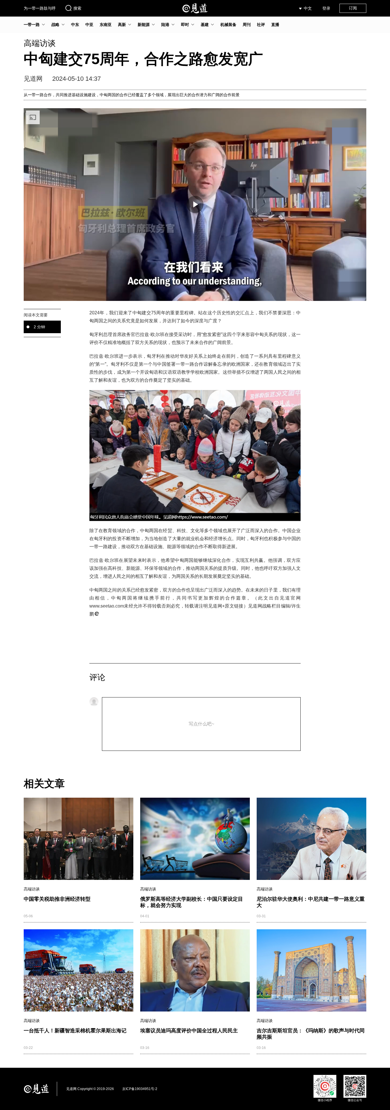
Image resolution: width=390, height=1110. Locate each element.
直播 (275, 25)
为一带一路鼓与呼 (40, 8)
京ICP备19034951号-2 (139, 1089)
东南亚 (106, 25)
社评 (261, 25)
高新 (122, 25)
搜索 (77, 8)
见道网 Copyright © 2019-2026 (90, 1089)
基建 (205, 25)
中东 (75, 25)
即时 (185, 25)
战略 (55, 25)
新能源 (144, 25)
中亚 (89, 25)
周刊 (247, 25)
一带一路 (32, 25)
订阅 (353, 8)
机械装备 (228, 25)
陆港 (165, 25)
